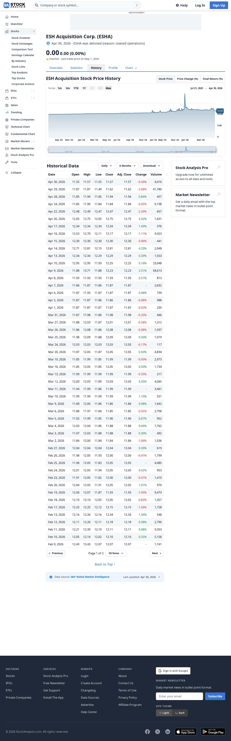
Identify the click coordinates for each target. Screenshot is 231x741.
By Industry (19, 61)
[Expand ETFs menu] (33, 98)
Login (84, 676)
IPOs (9, 683)
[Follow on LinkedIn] (168, 732)
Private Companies (18, 698)
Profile (113, 68)
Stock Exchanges (22, 43)
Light (166, 712)
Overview (56, 68)
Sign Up (219, 5)
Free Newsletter (54, 683)
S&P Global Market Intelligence (90, 576)
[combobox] (87, 5)
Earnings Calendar (23, 55)
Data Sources (90, 698)
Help (184, 5)
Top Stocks (18, 78)
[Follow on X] (157, 732)
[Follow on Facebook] (147, 732)
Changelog (88, 690)
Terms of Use (127, 690)
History (96, 68)
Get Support (51, 690)
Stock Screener (21, 38)
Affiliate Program (130, 705)
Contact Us (125, 683)
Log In (200, 5)
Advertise (87, 705)
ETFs (9, 690)
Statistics (76, 68)
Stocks (10, 676)
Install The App (53, 698)
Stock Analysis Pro (55, 676)
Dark (182, 712)
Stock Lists (18, 66)
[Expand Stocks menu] (33, 31)
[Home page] (14, 5)
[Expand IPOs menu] (33, 91)
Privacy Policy (127, 698)
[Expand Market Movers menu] (33, 141)
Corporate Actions (23, 84)
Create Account (91, 683)
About (122, 676)
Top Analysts (19, 72)
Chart (129, 68)
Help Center (89, 712)
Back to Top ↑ (105, 564)
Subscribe (215, 696)
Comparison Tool (22, 49)
